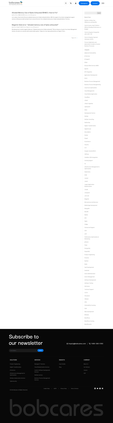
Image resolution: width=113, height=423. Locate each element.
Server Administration (89, 273)
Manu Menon (15, 14)
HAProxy (86, 154)
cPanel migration (88, 103)
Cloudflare (87, 97)
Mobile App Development (90, 205)
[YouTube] (97, 388)
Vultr (85, 308)
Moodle (86, 211)
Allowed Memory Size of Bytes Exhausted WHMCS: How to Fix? (35, 12)
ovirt (85, 233)
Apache (86, 68)
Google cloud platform (90, 151)
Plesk (85, 245)
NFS (85, 218)
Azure (85, 78)
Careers (85, 370)
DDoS (85, 110)
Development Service (89, 113)
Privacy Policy (64, 388)
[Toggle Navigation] (103, 3)
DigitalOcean (87, 129)
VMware (86, 299)
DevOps (86, 116)
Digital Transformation (90, 125)
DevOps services (38, 375)
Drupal (86, 138)
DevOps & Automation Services (17, 378)
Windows (86, 314)
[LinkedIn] (95, 388)
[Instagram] (100, 388)
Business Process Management (92, 81)
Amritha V (15, 27)
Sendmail (86, 270)
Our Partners (87, 367)
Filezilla (86, 144)
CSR (85, 373)
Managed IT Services (39, 364)
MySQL (86, 214)
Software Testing (88, 283)
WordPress (87, 318)
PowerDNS (87, 251)
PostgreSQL (87, 248)
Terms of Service (74, 388)
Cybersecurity (13, 381)
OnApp (86, 224)
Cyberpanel (87, 106)
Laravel (86, 178)
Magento (28, 27)
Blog (60, 367)
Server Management (32, 14)
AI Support (87, 59)
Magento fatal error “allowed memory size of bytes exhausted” (35, 25)
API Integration (88, 72)
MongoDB (86, 208)
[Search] (66, 3)
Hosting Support (88, 160)
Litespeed (87, 192)
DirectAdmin (87, 132)
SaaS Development (89, 267)
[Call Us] (71, 3)
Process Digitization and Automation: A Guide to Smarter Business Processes (92, 44)
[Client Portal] (76, 3)
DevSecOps (87, 122)
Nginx (85, 221)
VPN (85, 302)
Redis (85, 264)
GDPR (55, 388)
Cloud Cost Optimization (90, 87)
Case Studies (62, 364)
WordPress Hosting (89, 321)
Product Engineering (89, 254)
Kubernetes (87, 172)
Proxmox (86, 257)
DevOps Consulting (89, 119)
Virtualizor (87, 295)
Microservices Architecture (91, 202)
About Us (86, 364)
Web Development (89, 311)
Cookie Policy (47, 388)
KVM (85, 175)
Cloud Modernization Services (41, 367)
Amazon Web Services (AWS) (91, 65)
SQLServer (87, 286)
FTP (85, 147)
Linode (86, 189)
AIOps (85, 62)
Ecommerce (87, 141)
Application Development (90, 75)
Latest (26, 14)
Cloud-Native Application (90, 94)
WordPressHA (87, 324)
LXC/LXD (86, 195)
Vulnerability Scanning (90, 305)
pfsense (86, 242)
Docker (86, 135)
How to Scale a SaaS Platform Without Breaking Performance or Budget (92, 27)
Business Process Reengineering (92, 84)
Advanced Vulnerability (90, 53)
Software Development (90, 280)
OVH (85, 230)
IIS (85, 163)
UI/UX (86, 292)
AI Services (87, 56)
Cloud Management (89, 91)
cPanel (86, 100)
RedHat (86, 261)
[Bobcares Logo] (17, 3)
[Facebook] (102, 388)
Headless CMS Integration (91, 157)
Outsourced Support (89, 227)
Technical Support (89, 289)
